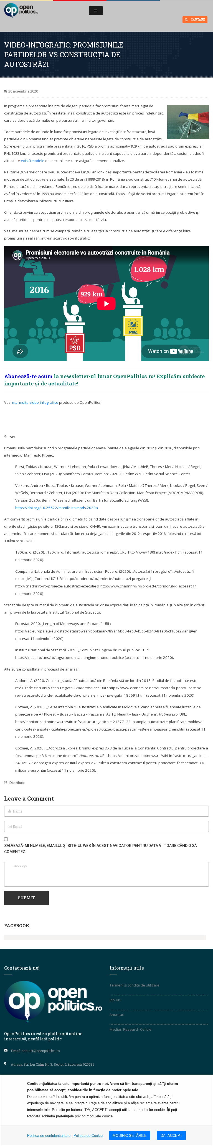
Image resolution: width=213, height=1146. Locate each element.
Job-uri (115, 999)
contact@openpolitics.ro (41, 1050)
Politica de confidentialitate (48, 1135)
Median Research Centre (130, 1029)
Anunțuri (117, 1014)
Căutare (197, 19)
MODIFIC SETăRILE (130, 1135)
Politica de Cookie (88, 1135)
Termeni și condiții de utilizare (134, 985)
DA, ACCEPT (171, 1135)
